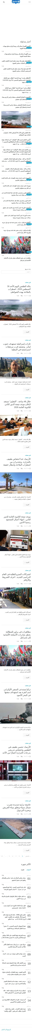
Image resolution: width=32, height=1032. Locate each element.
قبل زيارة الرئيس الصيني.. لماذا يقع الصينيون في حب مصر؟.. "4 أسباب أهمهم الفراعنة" (17, 888)
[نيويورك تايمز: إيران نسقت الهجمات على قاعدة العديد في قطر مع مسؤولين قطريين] (16, 179)
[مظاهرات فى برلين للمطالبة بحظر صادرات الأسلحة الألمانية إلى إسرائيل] (16, 245)
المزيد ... (27, 332)
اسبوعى (28, 869)
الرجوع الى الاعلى (6, 1029)
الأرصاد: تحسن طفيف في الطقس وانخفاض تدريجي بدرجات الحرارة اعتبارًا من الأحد (16, 750)
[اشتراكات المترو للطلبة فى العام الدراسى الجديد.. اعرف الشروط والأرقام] (16, 598)
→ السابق (28, 856)
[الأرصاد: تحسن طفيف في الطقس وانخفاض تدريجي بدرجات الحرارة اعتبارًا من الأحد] (16, 770)
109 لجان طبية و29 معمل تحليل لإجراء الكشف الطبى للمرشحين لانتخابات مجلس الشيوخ (17, 70)
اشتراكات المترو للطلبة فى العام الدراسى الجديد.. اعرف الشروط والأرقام (16, 577)
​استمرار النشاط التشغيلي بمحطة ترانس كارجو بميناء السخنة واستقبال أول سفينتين (17, 106)
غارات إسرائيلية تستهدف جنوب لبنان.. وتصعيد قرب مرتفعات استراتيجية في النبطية (17, 347)
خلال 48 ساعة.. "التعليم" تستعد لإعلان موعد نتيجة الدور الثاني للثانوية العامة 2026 (17, 404)
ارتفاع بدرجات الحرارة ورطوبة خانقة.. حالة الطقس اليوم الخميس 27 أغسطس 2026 (17, 992)
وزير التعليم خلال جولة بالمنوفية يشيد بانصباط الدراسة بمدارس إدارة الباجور (16, 964)
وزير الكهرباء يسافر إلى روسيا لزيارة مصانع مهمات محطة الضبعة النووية (17, 55)
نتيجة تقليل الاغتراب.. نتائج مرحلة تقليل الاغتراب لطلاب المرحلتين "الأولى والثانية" (17, 1010)
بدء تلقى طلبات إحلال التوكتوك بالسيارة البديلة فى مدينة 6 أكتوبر (16, 897)
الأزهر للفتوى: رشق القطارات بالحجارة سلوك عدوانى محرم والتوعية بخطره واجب (16, 973)
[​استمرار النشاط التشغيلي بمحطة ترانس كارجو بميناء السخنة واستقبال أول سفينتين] (16, 98)
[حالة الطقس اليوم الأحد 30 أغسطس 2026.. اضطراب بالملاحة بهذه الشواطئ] (16, 119)
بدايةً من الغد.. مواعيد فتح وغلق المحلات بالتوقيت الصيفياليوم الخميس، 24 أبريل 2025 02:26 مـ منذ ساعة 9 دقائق (16, 171)
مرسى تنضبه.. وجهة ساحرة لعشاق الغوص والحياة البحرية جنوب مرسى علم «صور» (17, 982)
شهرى (22, 869)
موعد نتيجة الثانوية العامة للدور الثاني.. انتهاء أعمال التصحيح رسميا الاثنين (17, 520)
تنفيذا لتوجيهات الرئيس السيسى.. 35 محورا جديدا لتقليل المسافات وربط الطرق (17, 927)
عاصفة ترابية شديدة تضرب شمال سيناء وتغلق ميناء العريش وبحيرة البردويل (17, 808)
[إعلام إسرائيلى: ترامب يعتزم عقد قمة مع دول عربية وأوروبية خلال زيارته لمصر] (16, 224)
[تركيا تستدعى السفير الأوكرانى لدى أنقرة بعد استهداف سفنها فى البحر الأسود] (16, 713)
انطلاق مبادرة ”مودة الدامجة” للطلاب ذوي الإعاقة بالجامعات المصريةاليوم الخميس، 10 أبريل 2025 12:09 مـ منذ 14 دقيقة (17, 90)
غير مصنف (28, 282)
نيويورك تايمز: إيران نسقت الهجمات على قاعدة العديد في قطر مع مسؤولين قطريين (17, 187)
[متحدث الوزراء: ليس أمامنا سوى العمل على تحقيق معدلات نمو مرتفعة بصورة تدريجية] (16, 209)
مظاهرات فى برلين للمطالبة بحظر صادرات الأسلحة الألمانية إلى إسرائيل (17, 259)
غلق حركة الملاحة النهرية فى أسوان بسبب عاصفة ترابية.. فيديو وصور (17, 907)
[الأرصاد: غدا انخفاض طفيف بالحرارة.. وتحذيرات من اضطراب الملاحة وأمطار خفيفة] (16, 482)
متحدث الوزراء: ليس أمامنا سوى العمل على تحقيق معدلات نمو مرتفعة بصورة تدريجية (17, 216)
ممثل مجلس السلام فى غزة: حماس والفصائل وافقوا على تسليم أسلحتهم (16, 879)
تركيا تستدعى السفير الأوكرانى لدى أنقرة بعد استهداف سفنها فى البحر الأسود (17, 692)
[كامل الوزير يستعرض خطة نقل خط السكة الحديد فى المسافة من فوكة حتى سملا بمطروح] (16, 194)
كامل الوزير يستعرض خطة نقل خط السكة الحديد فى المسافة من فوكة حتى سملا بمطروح (17, 202)
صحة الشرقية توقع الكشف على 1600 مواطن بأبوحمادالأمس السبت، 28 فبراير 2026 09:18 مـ (16, 936)
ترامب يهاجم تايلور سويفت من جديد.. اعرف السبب (17, 955)
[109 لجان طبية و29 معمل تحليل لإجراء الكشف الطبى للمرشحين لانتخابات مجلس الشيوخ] (16, 62)
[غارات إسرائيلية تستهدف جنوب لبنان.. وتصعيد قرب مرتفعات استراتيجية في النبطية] (16, 367)
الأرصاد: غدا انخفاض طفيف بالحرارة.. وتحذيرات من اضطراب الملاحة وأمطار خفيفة (17, 462)
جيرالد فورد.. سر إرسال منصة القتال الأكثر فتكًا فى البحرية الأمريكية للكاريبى (17, 946)
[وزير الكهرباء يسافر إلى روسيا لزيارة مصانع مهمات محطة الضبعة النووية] (16, 47)
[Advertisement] (16, 21)
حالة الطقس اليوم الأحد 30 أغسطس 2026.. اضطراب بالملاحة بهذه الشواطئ (17, 134)
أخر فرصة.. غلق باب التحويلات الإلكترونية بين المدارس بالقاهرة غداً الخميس (16, 1001)
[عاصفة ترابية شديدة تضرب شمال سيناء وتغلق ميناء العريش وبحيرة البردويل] (16, 828)
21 (2, 856)
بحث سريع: (28, 269)
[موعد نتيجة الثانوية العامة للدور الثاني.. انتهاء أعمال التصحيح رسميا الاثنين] (16, 540)
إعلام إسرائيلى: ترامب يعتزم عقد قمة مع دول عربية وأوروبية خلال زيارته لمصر (17, 231)
